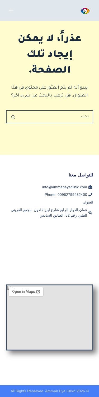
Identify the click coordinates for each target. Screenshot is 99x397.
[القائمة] (11, 10)
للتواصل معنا (81, 174)
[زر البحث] (13, 116)
